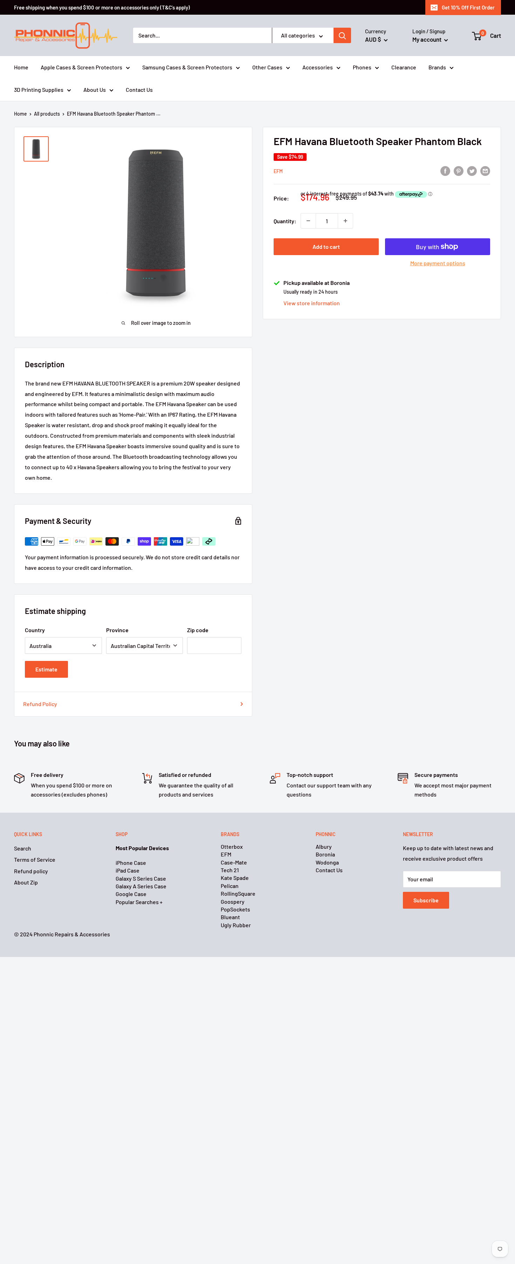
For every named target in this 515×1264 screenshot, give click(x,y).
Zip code (197, 630)
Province (117, 630)
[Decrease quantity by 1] (308, 220)
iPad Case (127, 870)
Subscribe (426, 900)
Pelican (230, 885)
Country (35, 630)
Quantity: (285, 220)
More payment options (437, 263)
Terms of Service (34, 859)
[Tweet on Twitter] (472, 170)
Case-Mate (234, 862)
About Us (94, 89)
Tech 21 (230, 870)
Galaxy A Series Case (141, 886)
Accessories (317, 67)
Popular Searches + (139, 902)
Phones (362, 67)
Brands (437, 67)
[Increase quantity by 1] (345, 220)
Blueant (230, 917)
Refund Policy (40, 704)
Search (22, 848)
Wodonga (327, 862)
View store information (311, 303)
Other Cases (267, 67)
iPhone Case (131, 862)
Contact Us (139, 89)
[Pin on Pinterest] (459, 170)
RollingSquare (238, 893)
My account (427, 39)
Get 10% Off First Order (468, 7)
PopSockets (235, 909)
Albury (324, 846)
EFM (278, 171)
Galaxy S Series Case (141, 878)
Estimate (46, 669)
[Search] (342, 35)
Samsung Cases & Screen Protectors (187, 67)
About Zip (26, 882)
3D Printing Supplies (38, 89)
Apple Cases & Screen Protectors (81, 67)
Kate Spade (235, 877)
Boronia (325, 854)
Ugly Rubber (236, 925)
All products (47, 114)
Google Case (131, 893)
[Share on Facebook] (445, 170)
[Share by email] (485, 170)
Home (21, 67)
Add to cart (326, 246)
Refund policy (31, 871)
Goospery (233, 901)
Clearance (403, 67)
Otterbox (232, 846)
